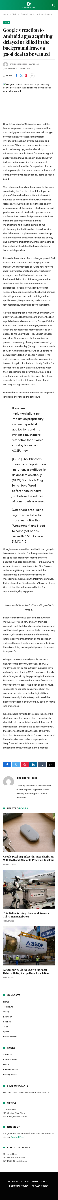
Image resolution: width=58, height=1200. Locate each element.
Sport (6, 1031)
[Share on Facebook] (16, 75)
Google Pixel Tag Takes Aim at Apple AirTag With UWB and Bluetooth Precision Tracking (28, 858)
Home (6, 1001)
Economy (7, 1016)
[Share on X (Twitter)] (21, 75)
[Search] (53, 5)
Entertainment (10, 1036)
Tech (6, 22)
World (6, 1011)
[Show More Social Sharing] (32, 75)
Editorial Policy (10, 1069)
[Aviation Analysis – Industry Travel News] (28, 5)
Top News (8, 1006)
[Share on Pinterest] (26, 75)
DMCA (6, 1064)
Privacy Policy (10, 1074)
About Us (7, 1054)
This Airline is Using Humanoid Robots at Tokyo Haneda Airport (26, 914)
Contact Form (10, 1059)
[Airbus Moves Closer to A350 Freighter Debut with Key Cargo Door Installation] (29, 945)
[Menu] (5, 5)
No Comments (11, 69)
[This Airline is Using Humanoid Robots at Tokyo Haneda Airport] (29, 889)
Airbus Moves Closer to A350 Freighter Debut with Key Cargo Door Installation (26, 971)
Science (7, 1021)
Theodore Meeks (19, 64)
